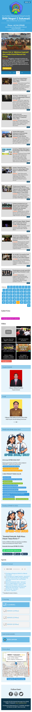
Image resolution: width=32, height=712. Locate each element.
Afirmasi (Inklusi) (7, 480)
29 (18, 297)
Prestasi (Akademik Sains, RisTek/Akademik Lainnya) (14, 490)
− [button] (4, 660)
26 (7, 297)
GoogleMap (11, 682)
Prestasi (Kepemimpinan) (8, 499)
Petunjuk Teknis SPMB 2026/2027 (10, 471)
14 (21, 291)
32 (28, 297)
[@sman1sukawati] (21, 698)
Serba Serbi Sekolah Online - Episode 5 (16, 584)
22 (21, 294)
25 (3, 297)
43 (10, 304)
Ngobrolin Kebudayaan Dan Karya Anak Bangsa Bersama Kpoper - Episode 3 (16, 589)
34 (7, 300)
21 (18, 294)
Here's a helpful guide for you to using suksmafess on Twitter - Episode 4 (16, 586)
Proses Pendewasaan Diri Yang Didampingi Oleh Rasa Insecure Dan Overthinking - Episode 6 (17, 582)
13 (18, 291)
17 (3, 294)
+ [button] (4, 657)
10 (7, 291)
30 (21, 297)
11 (10, 291)
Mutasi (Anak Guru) (7, 484)
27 (10, 297)
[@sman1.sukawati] (16, 698)
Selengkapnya (7, 69)
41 (3, 304)
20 (14, 294)
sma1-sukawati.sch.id (20, 706)
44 (14, 304)
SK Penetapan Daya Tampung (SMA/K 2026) (12, 473)
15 (25, 291)
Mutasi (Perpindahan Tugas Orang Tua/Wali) (12, 486)
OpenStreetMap (21, 679)
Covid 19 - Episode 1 (11, 593)
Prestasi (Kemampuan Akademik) (10, 488)
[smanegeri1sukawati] (11, 698)
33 (3, 300)
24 (28, 294)
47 (25, 304)
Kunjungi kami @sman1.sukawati (10, 320)
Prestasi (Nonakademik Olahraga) (10, 492)
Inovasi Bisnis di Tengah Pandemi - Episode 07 (18, 579)
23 (25, 294)
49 (28, 307)
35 (10, 300)
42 (7, 304)
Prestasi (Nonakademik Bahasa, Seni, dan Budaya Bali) (14, 494)
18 (7, 294)
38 (21, 300)
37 (18, 300)
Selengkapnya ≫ (6, 362)
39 (25, 300)
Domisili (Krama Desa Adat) (22, 501)
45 (18, 304)
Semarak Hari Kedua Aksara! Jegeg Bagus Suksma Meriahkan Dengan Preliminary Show (15, 54)
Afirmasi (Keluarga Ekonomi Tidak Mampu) (12, 482)
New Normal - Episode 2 (12, 592)
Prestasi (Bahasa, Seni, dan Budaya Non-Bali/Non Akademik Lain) (13, 497)
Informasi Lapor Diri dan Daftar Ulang (11, 469)
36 (14, 300)
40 (28, 300)
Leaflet (14, 679)
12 (14, 291)
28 (14, 297)
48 (28, 304)
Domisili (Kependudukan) (8, 501)
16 (28, 291)
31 (25, 297)
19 (10, 294)
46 (21, 304)
